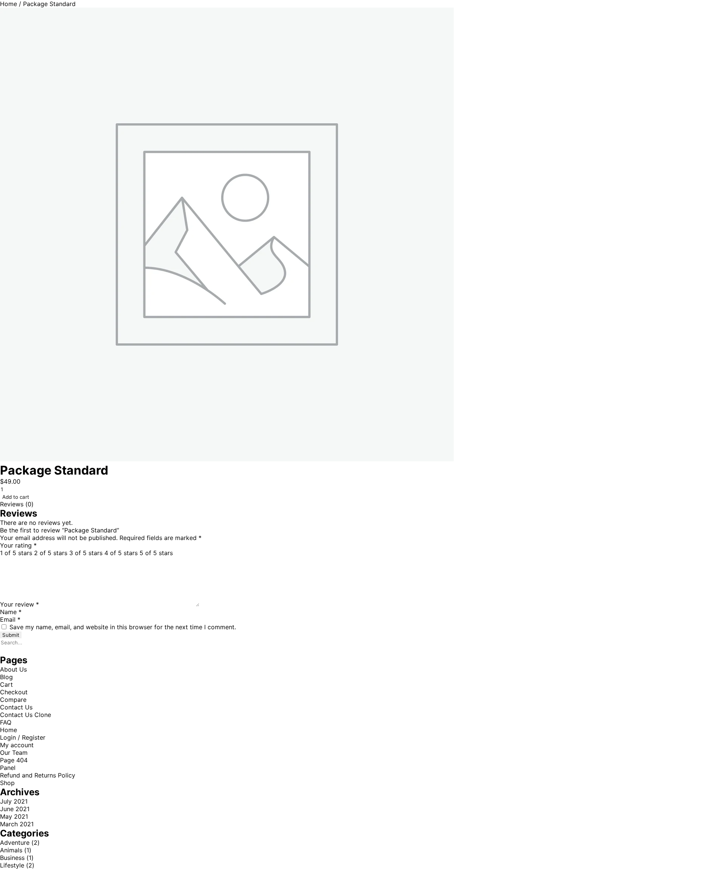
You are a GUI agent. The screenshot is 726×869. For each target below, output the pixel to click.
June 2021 (14, 809)
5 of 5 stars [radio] (156, 553)
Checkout (14, 692)
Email (10, 619)
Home (8, 4)
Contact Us (16, 707)
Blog (6, 677)
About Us (13, 669)
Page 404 (14, 760)
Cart (6, 684)
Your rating (18, 545)
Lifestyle (12, 865)
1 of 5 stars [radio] (16, 553)
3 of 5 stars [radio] (85, 553)
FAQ (5, 722)
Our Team (14, 752)
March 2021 (17, 824)
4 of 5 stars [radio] (121, 553)
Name (11, 612)
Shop (7, 783)
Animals (11, 850)
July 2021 (14, 801)
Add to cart (15, 497)
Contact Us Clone (25, 714)
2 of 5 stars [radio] (50, 553)
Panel (8, 767)
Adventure (14, 842)
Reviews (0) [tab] (17, 504)
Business (12, 857)
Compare (13, 699)
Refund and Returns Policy (37, 775)
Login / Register (22, 737)
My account (17, 745)
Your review (19, 604)
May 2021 (14, 816)
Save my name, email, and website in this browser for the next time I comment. (122, 627)
